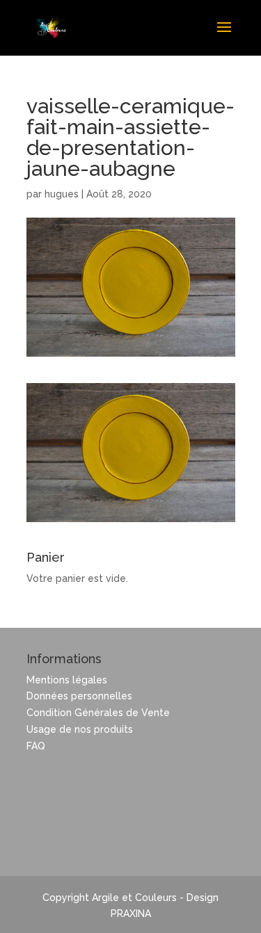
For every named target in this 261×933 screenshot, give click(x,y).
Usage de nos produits (79, 729)
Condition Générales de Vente (98, 712)
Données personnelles (79, 695)
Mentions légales (66, 679)
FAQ (35, 746)
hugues (62, 194)
